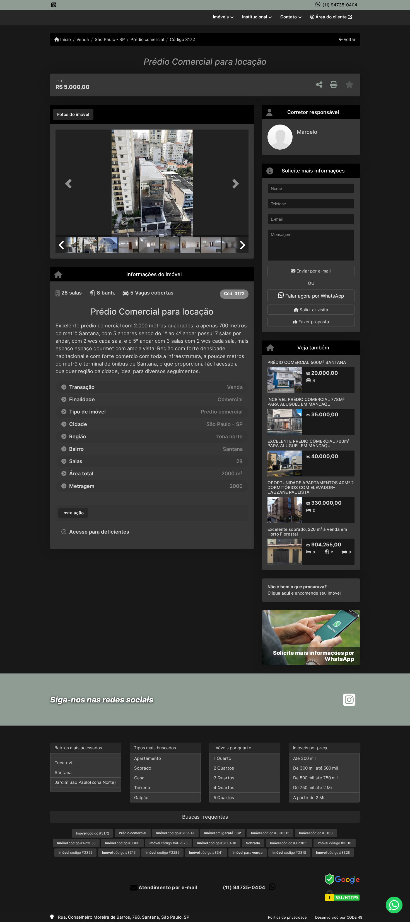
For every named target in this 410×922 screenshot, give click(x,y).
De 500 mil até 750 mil (315, 777)
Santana (63, 772)
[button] (70, 183)
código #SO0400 (216, 843)
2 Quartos (224, 768)
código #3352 (75, 852)
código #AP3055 (76, 843)
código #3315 (119, 852)
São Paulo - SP (110, 39)
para (247, 852)
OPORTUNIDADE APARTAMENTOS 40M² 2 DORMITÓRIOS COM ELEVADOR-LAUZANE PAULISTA (310, 487)
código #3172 (92, 833)
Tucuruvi (63, 762)
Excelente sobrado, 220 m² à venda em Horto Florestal (307, 532)
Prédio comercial (147, 39)
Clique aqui (278, 593)
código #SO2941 (175, 833)
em (222, 833)
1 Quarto (222, 758)
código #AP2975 (168, 843)
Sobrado (142, 768)
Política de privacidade (287, 917)
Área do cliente (331, 17)
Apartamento (147, 758)
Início (65, 39)
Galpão (141, 797)
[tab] (73, 114)
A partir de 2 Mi (308, 797)
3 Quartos (224, 777)
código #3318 (289, 852)
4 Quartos (224, 787)
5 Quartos (224, 797)
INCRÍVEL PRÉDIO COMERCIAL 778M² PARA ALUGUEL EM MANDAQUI (305, 402)
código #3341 (206, 852)
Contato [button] (288, 17)
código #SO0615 (270, 833)
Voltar (349, 39)
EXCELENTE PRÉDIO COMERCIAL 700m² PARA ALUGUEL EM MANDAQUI (308, 444)
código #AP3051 (289, 843)
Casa (139, 777)
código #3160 (316, 833)
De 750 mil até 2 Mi (312, 787)
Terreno (142, 787)
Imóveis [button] (221, 17)
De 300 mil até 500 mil (315, 768)
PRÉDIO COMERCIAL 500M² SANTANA (306, 362)
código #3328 (333, 852)
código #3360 (122, 843)
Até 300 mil (304, 758)
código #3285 (162, 852)
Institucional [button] (254, 17)
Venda (82, 39)
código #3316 (334, 843)
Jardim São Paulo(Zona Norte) (85, 782)
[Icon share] (53, 5)
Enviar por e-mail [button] (313, 271)
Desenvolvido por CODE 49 (338, 917)
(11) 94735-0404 (339, 5)
